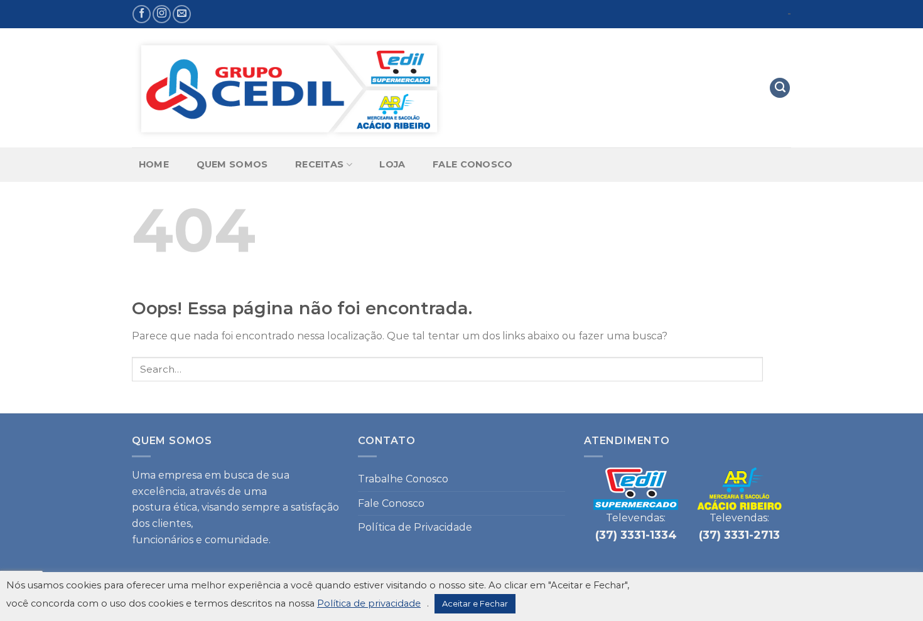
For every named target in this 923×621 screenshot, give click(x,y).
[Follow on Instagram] (162, 14)
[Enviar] (777, 369)
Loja (392, 164)
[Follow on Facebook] (141, 14)
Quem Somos (232, 164)
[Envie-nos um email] (182, 14)
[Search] (780, 88)
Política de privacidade (369, 603)
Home (154, 164)
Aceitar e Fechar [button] (475, 603)
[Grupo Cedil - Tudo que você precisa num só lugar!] (289, 88)
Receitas (319, 164)
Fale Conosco (472, 164)
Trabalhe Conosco (403, 479)
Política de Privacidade (415, 527)
